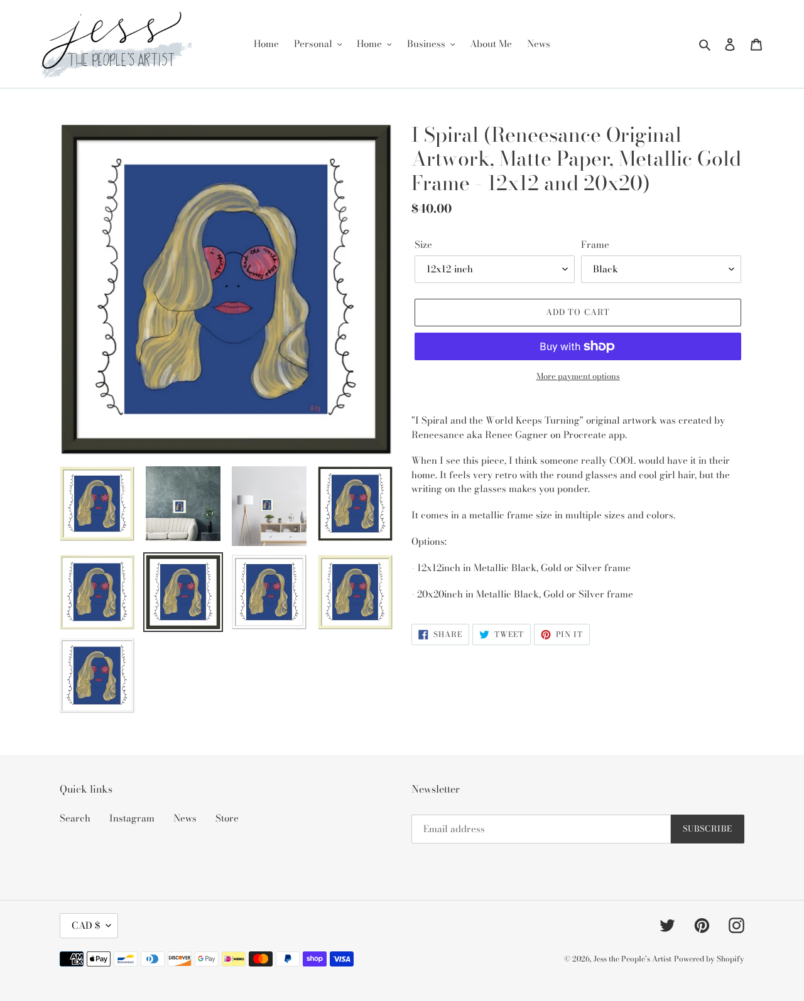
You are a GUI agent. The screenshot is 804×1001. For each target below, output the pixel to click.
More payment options (578, 376)
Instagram (132, 818)
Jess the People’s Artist (632, 959)
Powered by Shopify (709, 959)
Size (423, 245)
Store (227, 818)
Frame (595, 245)
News (185, 818)
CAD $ (86, 925)
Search (75, 818)
